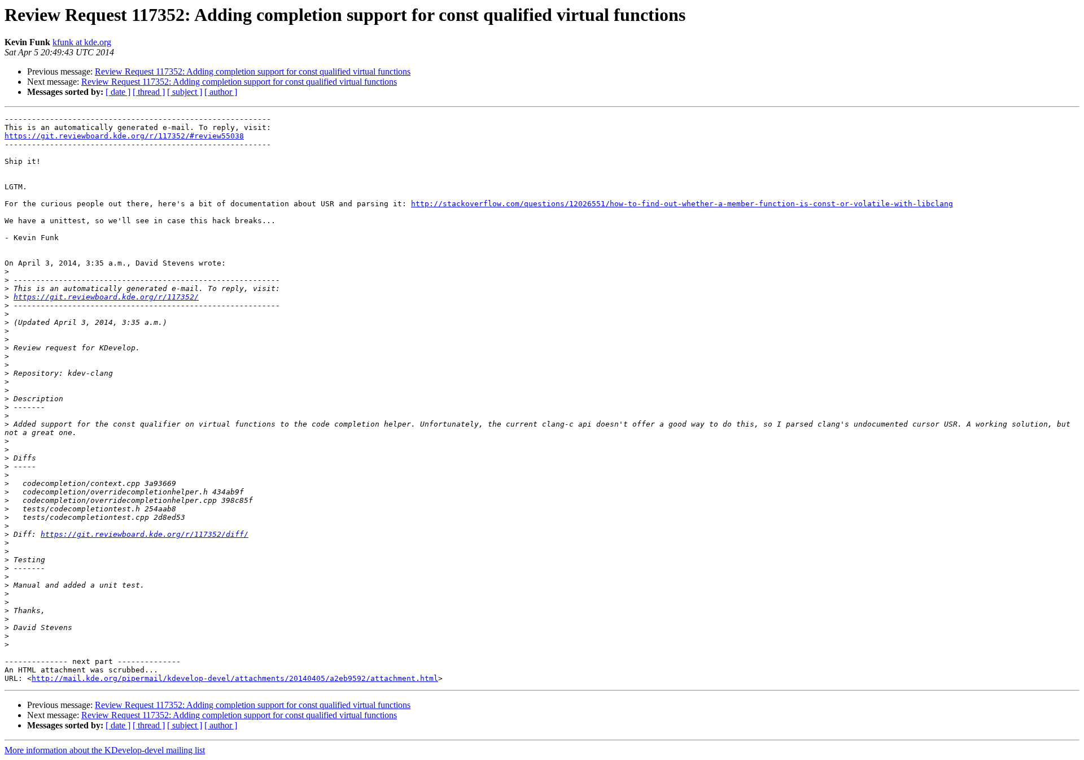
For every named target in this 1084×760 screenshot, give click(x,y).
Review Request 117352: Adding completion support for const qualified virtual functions (252, 71)
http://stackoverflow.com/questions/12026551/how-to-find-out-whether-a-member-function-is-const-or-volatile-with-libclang (682, 203)
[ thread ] (149, 92)
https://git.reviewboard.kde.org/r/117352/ (106, 297)
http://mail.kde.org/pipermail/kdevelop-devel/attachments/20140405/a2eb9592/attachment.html (235, 678)
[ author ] (220, 92)
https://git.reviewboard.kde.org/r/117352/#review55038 (124, 136)
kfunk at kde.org (82, 42)
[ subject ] (184, 92)
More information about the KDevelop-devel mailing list (105, 750)
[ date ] (118, 92)
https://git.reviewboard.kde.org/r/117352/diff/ (144, 534)
